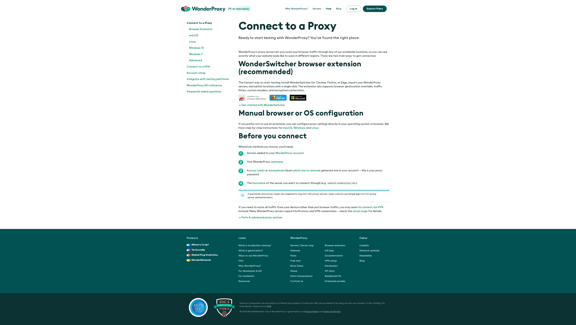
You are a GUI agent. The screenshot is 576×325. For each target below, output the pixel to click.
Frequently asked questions (204, 91)
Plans (375, 9)
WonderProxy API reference (204, 85)
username (277, 161)
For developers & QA (250, 271)
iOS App (329, 250)
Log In (353, 9)
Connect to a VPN (198, 66)
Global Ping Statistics (204, 255)
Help (328, 9)
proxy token (257, 170)
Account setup (196, 73)
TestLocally (198, 250)
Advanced (195, 60)
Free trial (295, 261)
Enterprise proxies (335, 281)
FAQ (240, 261)
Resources (244, 281)
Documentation (334, 255)
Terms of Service (331, 312)
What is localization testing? (254, 245)
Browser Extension (200, 29)
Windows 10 (196, 48)
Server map (307, 245)
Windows (299, 127)
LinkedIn (364, 245)
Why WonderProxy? (296, 9)
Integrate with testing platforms (208, 79)
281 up (238, 9)
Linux (192, 41)
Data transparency (301, 276)
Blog (338, 9)
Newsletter (365, 255)
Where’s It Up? (200, 245)
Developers (331, 266)
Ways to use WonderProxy (253, 255)
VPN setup (331, 261)
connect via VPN (372, 207)
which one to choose (306, 170)
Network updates (369, 250)
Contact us (296, 281)
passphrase (278, 170)
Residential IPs (333, 276)
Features (295, 250)
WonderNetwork (201, 260)
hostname (258, 183)
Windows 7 (196, 54)
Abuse (293, 271)
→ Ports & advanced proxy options (260, 217)
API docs (330, 271)
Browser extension (335, 245)
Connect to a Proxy (199, 23)
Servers (317, 9)
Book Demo (296, 266)
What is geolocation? (250, 250)
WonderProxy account (289, 153)
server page (360, 211)
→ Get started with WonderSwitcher (261, 105)
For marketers (246, 276)
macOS (193, 35)
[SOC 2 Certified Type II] (212, 307)
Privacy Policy (311, 312)
